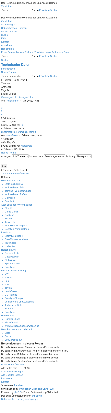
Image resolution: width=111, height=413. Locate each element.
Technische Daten (15, 64)
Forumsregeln (8, 68)
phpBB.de (37, 395)
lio (22, 125)
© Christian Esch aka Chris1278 (36, 388)
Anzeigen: (6, 156)
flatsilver (18, 385)
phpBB (17, 392)
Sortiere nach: (36, 156)
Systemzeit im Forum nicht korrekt (18, 131)
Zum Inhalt (6, 6)
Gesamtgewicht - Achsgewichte (17, 97)
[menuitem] (14, 28)
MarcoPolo (11, 135)
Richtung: (71, 156)
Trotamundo (11, 100)
